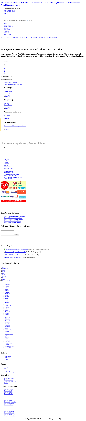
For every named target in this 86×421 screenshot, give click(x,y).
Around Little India (9, 413)
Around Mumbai (8, 394)
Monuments (7, 360)
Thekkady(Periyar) (10, 346)
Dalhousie (5, 274)
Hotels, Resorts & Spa (10, 381)
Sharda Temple (8, 105)
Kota (6, 304)
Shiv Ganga (7, 92)
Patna (3, 270)
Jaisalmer (7, 301)
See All (7, 96)
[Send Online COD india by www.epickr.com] (13, 201)
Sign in (6, 13)
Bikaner (7, 296)
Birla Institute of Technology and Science (15, 126)
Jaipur (6, 298)
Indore (6, 289)
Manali (4, 276)
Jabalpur (7, 290)
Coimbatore (8, 347)
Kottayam (7, 340)
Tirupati (7, 331)
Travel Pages (7, 34)
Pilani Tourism (24, 37)
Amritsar (7, 293)
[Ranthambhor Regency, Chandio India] (15, 252)
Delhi (3, 271)
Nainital (7, 323)
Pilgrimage (7, 367)
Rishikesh (7, 326)
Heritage (6, 359)
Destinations (7, 25)
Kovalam (7, 341)
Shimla (4, 278)
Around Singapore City (10, 402)
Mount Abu (8, 305)
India (8, 37)
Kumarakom (8, 343)
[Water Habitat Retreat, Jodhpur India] (14, 254)
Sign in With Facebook (10, 10)
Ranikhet (7, 325)
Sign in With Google (9, 11)
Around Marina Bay (9, 414)
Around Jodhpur (8, 405)
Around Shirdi (8, 391)
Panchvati (6, 103)
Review (6, 383)
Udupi (6, 338)
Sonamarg (7, 284)
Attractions (34, 37)
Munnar (7, 344)
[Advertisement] (31, 42)
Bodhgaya (5, 268)
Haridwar (7, 322)
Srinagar (7, 286)
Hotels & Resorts (8, 26)
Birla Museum (8, 91)
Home (5, 23)
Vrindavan (7, 317)
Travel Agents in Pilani (10, 175)
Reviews (6, 32)
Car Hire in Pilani (8, 171)
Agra (6, 310)
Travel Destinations (9, 378)
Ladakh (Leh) (6, 281)
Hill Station (7, 357)
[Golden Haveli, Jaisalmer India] (12, 257)
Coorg (6, 335)
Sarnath (7, 313)
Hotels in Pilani (8, 178)
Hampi (6, 337)
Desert (5, 370)
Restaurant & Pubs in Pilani (11, 174)
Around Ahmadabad (9, 411)
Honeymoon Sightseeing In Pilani (13, 84)
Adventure (7, 368)
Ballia (3, 267)
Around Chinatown (9, 403)
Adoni (6, 328)
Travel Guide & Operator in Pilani (13, 177)
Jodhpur (7, 302)
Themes (6, 28)
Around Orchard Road (10, 416)
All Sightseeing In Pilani (10, 82)
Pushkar (7, 307)
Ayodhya (7, 311)
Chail (3, 273)
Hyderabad (8, 329)
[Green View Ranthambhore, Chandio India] (16, 249)
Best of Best (7, 29)
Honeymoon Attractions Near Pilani (48, 37)
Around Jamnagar (9, 392)
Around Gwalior (8, 389)
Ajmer (6, 295)
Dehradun (7, 319)
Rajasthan (15, 37)
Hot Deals (6, 31)
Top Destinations (8, 380)
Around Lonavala (8, 400)
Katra (3, 279)
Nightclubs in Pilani (9, 172)
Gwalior (7, 287)
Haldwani (7, 320)
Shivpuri (7, 292)
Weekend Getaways (9, 371)
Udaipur (7, 308)
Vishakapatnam (9, 334)
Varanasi (7, 314)
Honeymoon (7, 356)
